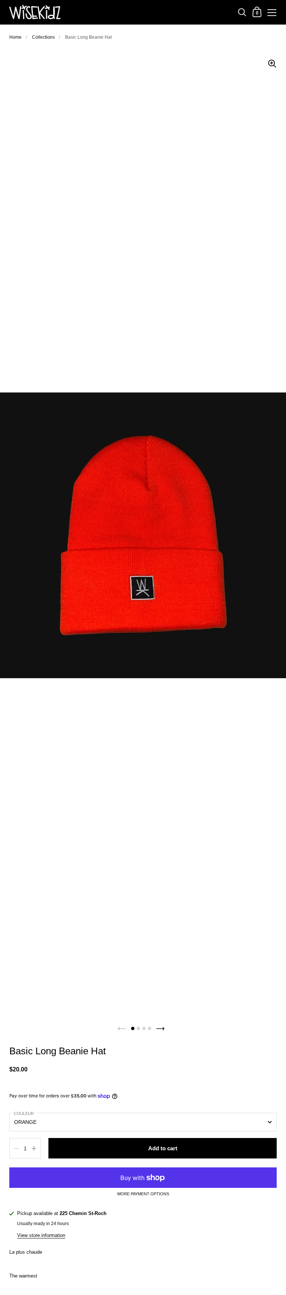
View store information (41, 1235)
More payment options (143, 1194)
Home (15, 37)
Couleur (24, 1113)
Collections (43, 37)
